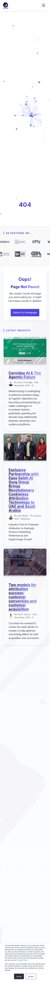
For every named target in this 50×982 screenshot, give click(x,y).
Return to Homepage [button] (25, 312)
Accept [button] (19, 976)
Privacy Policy (22, 960)
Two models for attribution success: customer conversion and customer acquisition (23, 597)
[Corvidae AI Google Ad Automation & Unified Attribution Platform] (5, 5)
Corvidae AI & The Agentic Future (25, 375)
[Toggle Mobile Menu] (43, 5)
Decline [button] (31, 976)
